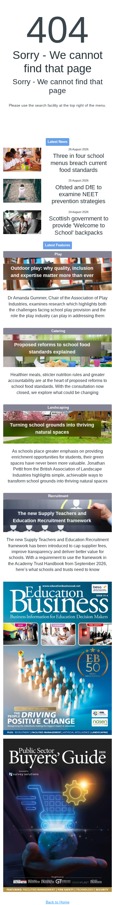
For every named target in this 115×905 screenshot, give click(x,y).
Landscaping (58, 407)
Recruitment (58, 496)
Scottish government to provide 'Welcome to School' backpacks (78, 225)
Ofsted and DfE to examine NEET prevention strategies (78, 194)
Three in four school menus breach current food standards (79, 162)
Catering (58, 331)
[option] (57, 658)
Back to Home (58, 902)
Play (58, 254)
